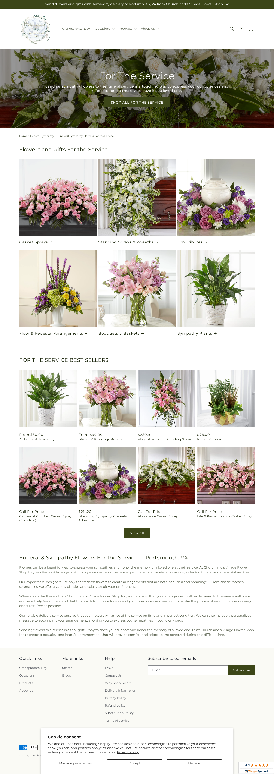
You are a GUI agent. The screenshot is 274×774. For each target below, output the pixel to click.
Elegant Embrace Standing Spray (164, 439)
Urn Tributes (190, 242)
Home (23, 136)
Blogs (66, 675)
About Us (26, 690)
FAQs (109, 668)
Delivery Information (120, 690)
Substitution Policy (119, 713)
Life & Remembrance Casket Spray (224, 516)
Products (26, 683)
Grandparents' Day (33, 668)
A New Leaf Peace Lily (37, 439)
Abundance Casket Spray (158, 516)
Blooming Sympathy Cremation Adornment (104, 518)
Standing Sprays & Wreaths (126, 242)
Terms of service (117, 721)
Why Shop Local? (118, 683)
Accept (134, 763)
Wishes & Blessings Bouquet (102, 439)
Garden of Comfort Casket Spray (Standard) (45, 518)
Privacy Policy (128, 752)
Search (67, 668)
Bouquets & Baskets (119, 333)
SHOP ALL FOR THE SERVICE (137, 102)
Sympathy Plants (194, 333)
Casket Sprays (33, 242)
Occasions (27, 675)
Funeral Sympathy (42, 136)
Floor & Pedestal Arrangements (51, 333)
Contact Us (113, 675)
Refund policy (115, 705)
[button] (104, 28)
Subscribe (241, 670)
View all (137, 533)
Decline (194, 763)
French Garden (209, 439)
